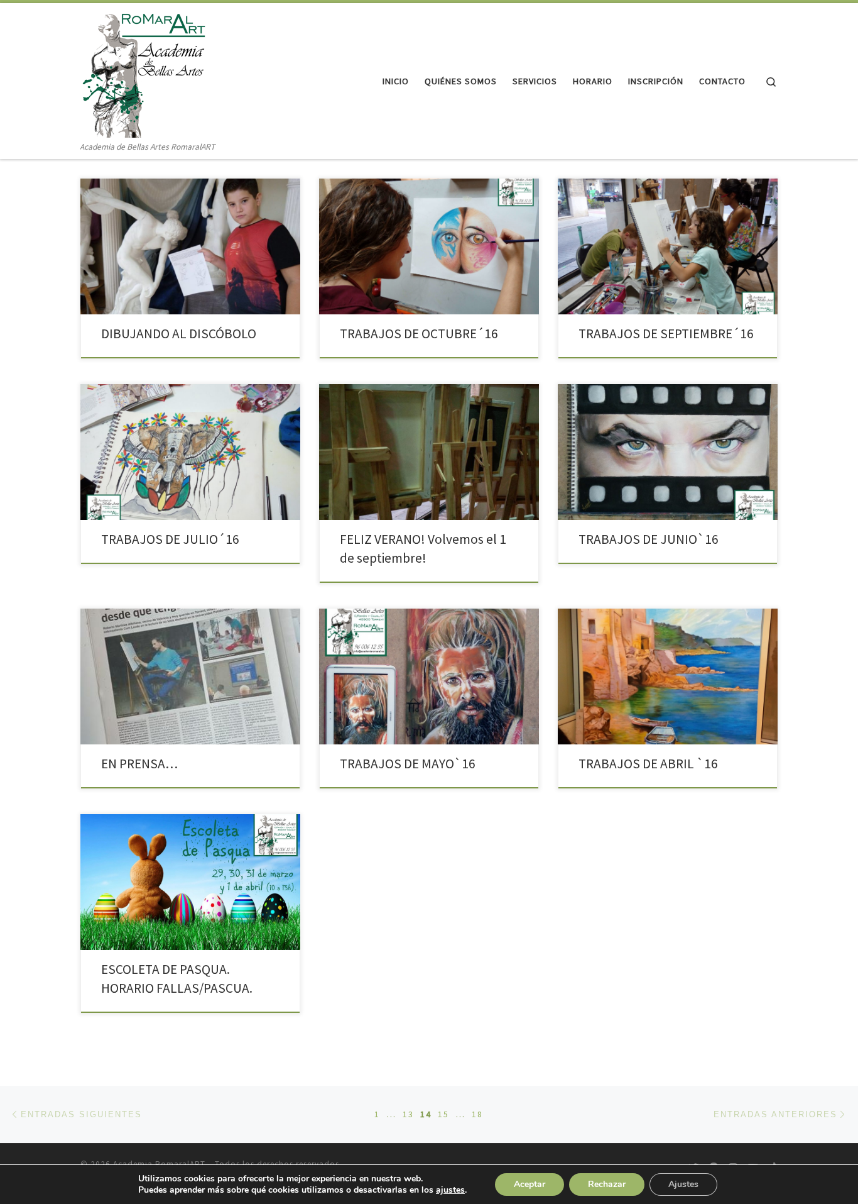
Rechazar (607, 1184)
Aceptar (529, 1184)
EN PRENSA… (139, 763)
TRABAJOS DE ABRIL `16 (648, 763)
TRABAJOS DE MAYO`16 (407, 763)
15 (443, 1114)
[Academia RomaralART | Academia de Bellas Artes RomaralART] (143, 71)
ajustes (450, 1190)
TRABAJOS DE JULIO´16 (170, 539)
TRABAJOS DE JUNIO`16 (648, 539)
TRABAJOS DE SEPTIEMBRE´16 (666, 333)
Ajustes (683, 1184)
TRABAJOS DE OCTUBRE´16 (419, 333)
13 (408, 1114)
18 (477, 1114)
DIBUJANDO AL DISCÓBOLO (178, 333)
